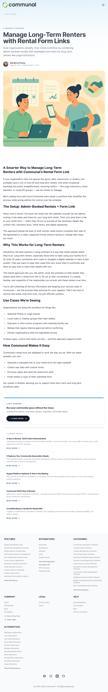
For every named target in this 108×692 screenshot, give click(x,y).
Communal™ (51, 686)
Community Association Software (85, 545)
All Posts (11, 14)
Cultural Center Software (82, 548)
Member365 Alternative (13, 651)
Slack (41, 554)
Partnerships (8, 606)
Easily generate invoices (13, 567)
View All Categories (81, 590)
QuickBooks (43, 548)
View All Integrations (47, 561)
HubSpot (42, 551)
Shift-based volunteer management (17, 554)
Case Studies (78, 606)
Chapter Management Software (85, 551)
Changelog (8, 612)
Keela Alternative (10, 664)
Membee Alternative (11, 648)
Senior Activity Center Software (85, 564)
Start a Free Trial (13, 616)
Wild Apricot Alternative (12, 633)
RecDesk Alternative (11, 645)
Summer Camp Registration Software (86, 560)
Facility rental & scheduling (14, 570)
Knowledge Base (79, 602)
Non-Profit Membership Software (85, 586)
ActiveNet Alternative (12, 639)
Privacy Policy (44, 602)
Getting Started (44, 571)
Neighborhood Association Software (86, 577)
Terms (41, 606)
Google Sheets (44, 557)
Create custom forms (11, 573)
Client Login (11, 620)
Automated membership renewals (16, 548)
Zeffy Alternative (10, 655)
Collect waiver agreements (14, 560)
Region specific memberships (15, 551)
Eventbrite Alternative (12, 661)
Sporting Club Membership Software (86, 557)
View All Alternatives (12, 668)
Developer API (44, 565)
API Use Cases (44, 568)
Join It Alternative (10, 636)
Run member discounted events (15, 557)
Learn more (17, 418)
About (6, 602)
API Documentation (80, 612)
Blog (6, 609)
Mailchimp (42, 545)
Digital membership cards (13, 545)
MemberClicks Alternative (13, 658)
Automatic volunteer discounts (15, 564)
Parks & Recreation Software (84, 554)
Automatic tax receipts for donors (16, 576)
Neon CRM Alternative (12, 642)
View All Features (11, 580)
